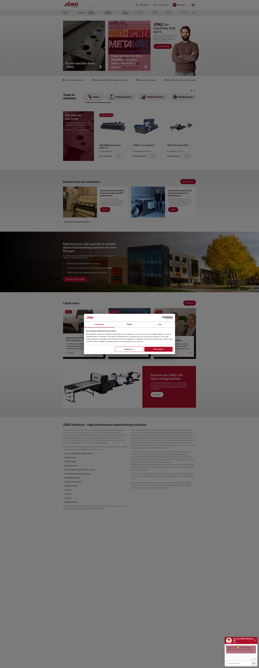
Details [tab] (129, 324)
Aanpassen (128, 349)
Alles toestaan (158, 349)
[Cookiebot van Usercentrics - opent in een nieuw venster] (164, 317)
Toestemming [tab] (99, 324)
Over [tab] (160, 324)
